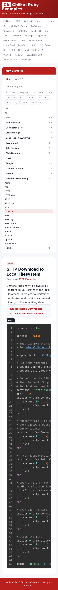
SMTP (24, 102)
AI (7, 93)
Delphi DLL (36, 31)
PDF (40, 97)
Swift (6, 50)
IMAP (49, 93)
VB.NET (7, 55)
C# (52, 21)
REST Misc (10, 203)
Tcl (13, 50)
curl (13, 93)
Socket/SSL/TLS (13, 227)
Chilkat (6, 21)
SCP (7, 207)
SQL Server (45, 45)
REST (47, 97)
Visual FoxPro (10, 59)
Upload (8, 239)
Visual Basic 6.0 (35, 55)
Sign (16, 102)
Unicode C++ (39, 50)
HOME (17, 21)
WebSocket (10, 243)
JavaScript (16, 35)
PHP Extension (10, 40)
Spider (8, 231)
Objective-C (42, 35)
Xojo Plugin (25, 59)
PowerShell (9, 45)
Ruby (34, 45)
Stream (8, 235)
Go (46, 31)
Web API (19, 79)
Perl (23, 40)
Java (5, 35)
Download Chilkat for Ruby (29, 313)
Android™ (28, 21)
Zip (39, 102)
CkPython (36, 26)
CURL (7, 183)
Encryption (23, 93)
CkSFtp (47, 355)
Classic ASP (9, 31)
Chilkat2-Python (19, 26)
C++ (5, 26)
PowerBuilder (36, 40)
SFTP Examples (27, 279)
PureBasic (23, 45)
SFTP (8, 102)
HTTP (41, 93)
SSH (7, 215)
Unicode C (23, 50)
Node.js (29, 35)
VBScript (19, 55)
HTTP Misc (10, 195)
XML (32, 102)
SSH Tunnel (10, 223)
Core (8, 79)
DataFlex (23, 31)
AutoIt (40, 21)
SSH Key (9, 219)
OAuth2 (31, 97)
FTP (33, 93)
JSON (21, 97)
